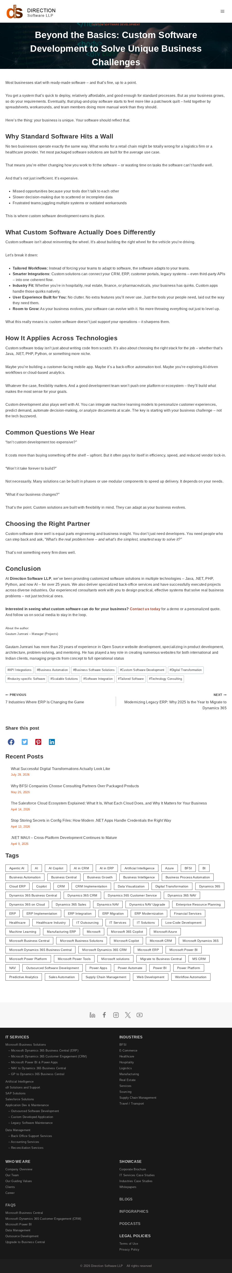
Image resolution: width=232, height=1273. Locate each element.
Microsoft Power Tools (74, 959)
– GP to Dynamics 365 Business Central (36, 1074)
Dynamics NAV (108, 904)
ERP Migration (113, 913)
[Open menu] (222, 11)
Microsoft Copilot (126, 941)
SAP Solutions (15, 1093)
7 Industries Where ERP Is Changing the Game (44, 698)
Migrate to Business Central (161, 959)
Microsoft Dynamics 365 (201, 941)
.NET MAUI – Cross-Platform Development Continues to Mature (64, 838)
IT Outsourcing (87, 922)
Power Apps (98, 968)
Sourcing (125, 1091)
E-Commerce (128, 1050)
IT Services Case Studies (137, 1175)
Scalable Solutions (64, 678)
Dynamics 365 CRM (82, 895)
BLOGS (126, 1199)
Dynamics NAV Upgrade (147, 904)
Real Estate (127, 1080)
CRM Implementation (91, 886)
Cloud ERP (17, 886)
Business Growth (100, 877)
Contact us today (145, 609)
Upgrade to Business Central (25, 1242)
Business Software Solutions (94, 670)
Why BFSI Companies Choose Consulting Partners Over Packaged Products (75, 786)
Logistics (125, 1068)
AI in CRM (81, 868)
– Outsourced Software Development (33, 1111)
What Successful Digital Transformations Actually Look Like (60, 769)
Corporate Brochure (132, 1169)
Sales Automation (62, 977)
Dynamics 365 (209, 886)
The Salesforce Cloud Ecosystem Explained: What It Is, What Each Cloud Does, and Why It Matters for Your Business (109, 803)
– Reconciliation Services (26, 1147)
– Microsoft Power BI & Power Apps (33, 1062)
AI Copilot (56, 868)
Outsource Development (22, 1236)
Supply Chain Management (106, 977)
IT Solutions (146, 922)
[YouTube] (139, 1015)
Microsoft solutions (115, 959)
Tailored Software (131, 678)
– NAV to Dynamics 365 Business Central (37, 1068)
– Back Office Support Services (30, 1136)
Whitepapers (128, 1187)
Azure (169, 868)
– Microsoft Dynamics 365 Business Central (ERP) (43, 1050)
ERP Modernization (149, 913)
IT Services (117, 922)
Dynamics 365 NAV (182, 895)
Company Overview (18, 1169)
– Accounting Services (23, 1142)
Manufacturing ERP (61, 931)
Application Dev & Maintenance (27, 1105)
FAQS (10, 1205)
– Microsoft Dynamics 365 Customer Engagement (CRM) (47, 1056)
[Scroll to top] (221, 1260)
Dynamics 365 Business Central (33, 895)
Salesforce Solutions (19, 1099)
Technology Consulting (165, 678)
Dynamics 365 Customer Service (132, 895)
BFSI (188, 868)
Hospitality (126, 1062)
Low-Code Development (183, 922)
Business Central (64, 877)
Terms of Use (128, 1243)
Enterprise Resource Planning (198, 904)
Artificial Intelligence (140, 868)
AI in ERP (107, 868)
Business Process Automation (188, 877)
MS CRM (199, 959)
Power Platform (188, 968)
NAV (12, 968)
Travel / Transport (131, 1103)
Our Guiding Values (18, 1181)
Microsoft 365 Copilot (127, 931)
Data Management (18, 1130)
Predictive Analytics (23, 977)
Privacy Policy (129, 1249)
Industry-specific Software (26, 678)
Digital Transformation (186, 670)
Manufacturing (129, 1074)
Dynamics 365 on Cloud (27, 904)
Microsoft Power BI (183, 950)
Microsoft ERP (148, 950)
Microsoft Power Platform (28, 959)
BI (204, 868)
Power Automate (130, 968)
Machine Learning (22, 931)
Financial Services (187, 913)
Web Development (150, 977)
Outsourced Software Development (52, 968)
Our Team (12, 1175)
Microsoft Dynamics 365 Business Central (40, 950)
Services (125, 1086)
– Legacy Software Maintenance (30, 1123)
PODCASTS (130, 1224)
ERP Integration (80, 913)
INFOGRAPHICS (133, 1211)
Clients (10, 1187)
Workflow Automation (191, 977)
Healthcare (17, 922)
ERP (12, 913)
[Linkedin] (92, 1015)
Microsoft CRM (161, 941)
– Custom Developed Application (30, 1117)
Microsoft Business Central (29, 941)
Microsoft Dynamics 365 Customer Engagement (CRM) (43, 1218)
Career (9, 1193)
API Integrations (19, 670)
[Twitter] (128, 1015)
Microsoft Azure (165, 931)
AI (36, 868)
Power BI (160, 968)
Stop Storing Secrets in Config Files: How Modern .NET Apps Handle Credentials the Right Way (91, 820)
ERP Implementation (42, 913)
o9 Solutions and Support (22, 1087)
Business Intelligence (139, 877)
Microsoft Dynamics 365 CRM (104, 950)
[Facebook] (104, 1015)
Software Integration (98, 678)
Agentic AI (16, 868)
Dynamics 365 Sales (71, 904)
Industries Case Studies (135, 1181)
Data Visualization (131, 886)
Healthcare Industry (51, 922)
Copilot (41, 886)
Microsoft (94, 931)
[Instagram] (116, 1015)
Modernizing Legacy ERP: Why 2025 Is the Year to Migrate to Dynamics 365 (175, 701)
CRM (61, 886)
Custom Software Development (116, 24)
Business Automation (52, 670)
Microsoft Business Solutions (81, 941)
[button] (11, 742)
